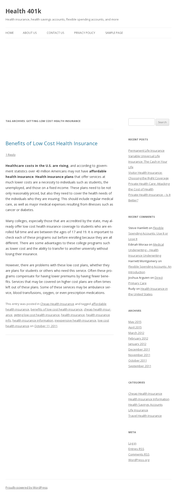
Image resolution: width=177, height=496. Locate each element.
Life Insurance (138, 410)
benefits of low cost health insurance (57, 309)
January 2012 (137, 344)
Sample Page (114, 33)
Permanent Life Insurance (146, 150)
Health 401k (23, 11)
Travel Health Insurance (145, 416)
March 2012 (136, 333)
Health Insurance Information (148, 399)
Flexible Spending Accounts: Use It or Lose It (148, 233)
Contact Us (55, 33)
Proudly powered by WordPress (26, 488)
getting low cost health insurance (37, 315)
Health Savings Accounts (145, 405)
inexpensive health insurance (75, 320)
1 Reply (11, 155)
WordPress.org (138, 460)
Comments (139, 454)
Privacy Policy (84, 33)
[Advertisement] (88, 73)
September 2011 (139, 366)
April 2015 (135, 327)
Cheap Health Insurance (57, 304)
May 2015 (135, 322)
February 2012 (138, 338)
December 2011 (139, 349)
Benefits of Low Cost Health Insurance (51, 143)
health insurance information (32, 320)
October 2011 (137, 360)
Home (10, 33)
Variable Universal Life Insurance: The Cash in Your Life (147, 161)
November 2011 (139, 355)
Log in (132, 443)
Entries (136, 449)
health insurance (73, 315)
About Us (30, 33)
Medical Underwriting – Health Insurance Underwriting (146, 250)
